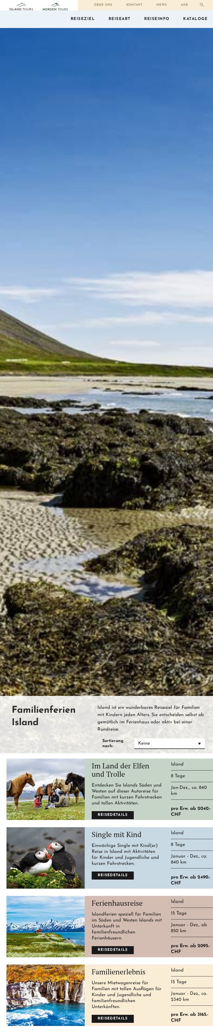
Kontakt (134, 4)
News (161, 4)
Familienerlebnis (118, 971)
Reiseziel (83, 19)
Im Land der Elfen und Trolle (120, 770)
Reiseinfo (157, 19)
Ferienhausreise (117, 903)
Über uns (103, 4)
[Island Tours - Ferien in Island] (21, 7)
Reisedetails (113, 815)
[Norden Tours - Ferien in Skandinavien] (55, 6)
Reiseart (120, 19)
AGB (184, 4)
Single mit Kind (117, 834)
